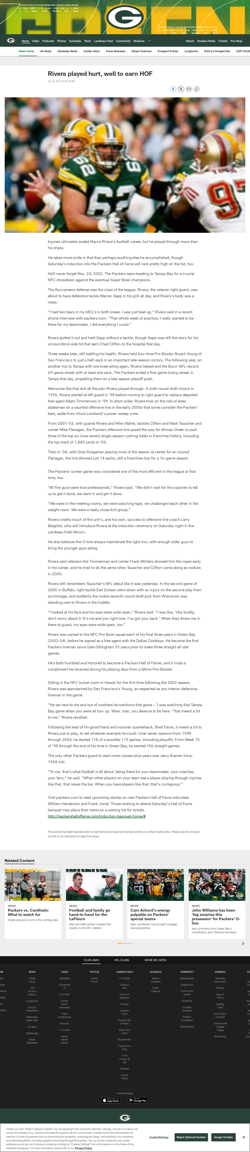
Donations (187, 1000)
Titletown (124, 1068)
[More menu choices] (149, 40)
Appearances (187, 978)
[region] (125, 1137)
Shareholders (187, 1026)
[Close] (243, 1137)
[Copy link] (197, 89)
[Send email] (189, 91)
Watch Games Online (64, 1039)
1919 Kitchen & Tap (124, 1059)
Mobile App (32, 1033)
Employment (124, 1039)
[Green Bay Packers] (125, 1118)
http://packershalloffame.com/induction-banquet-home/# (97, 816)
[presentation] (243, 944)
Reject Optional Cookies (191, 1137)
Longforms (32, 1001)
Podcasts (64, 1023)
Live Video (64, 994)
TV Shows (64, 1029)
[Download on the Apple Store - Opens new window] (111, 1100)
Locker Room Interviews (64, 1004)
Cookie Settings (159, 1137)
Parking (125, 1004)
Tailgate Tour (187, 984)
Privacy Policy (83, 1147)
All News (32, 1026)
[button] (119, 943)
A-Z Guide (124, 978)
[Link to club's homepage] (11, 40)
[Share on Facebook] (173, 91)
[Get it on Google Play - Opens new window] (138, 1102)
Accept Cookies (223, 1137)
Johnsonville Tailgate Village (220, 1026)
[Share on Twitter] (181, 91)
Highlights (64, 978)
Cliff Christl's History (32, 991)
